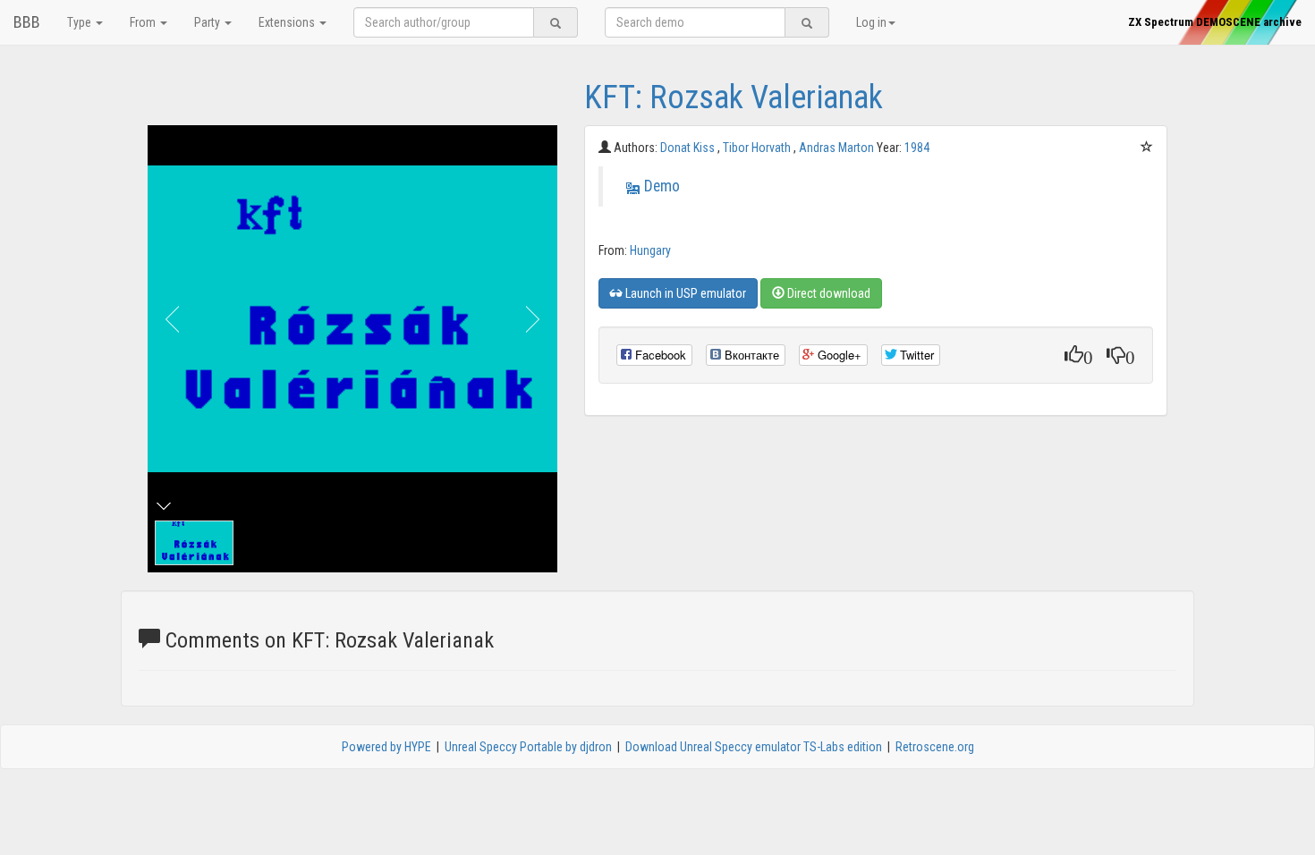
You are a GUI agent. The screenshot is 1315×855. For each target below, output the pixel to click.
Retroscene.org (934, 747)
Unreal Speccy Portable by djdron (528, 747)
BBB (26, 22)
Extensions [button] (288, 22)
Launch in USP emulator (684, 293)
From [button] (144, 22)
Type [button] (80, 22)
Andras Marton (838, 147)
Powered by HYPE (386, 747)
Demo (662, 186)
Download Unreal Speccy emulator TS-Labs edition (753, 747)
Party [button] (208, 22)
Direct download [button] (827, 293)
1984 (916, 147)
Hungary (650, 250)
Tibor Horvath (758, 147)
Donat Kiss (688, 147)
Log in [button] (871, 22)
